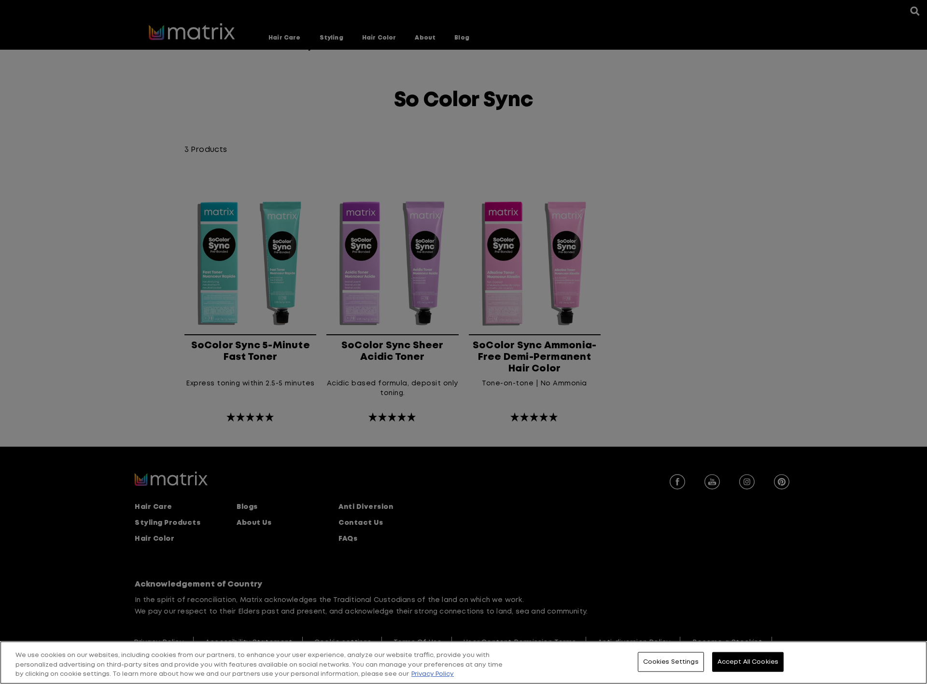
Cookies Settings (671, 661)
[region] (463, 662)
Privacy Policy (432, 674)
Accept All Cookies (747, 661)
